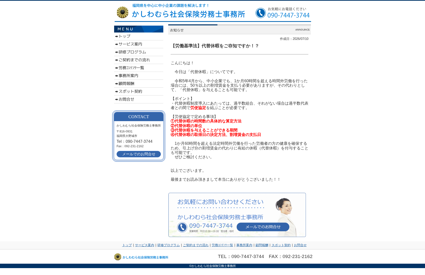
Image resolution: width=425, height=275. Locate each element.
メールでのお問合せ (138, 154)
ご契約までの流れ (196, 245)
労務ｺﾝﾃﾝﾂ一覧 (222, 245)
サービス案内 (144, 245)
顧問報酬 (262, 245)
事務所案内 (244, 245)
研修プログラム (168, 245)
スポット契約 (281, 245)
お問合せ (300, 245)
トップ (127, 245)
